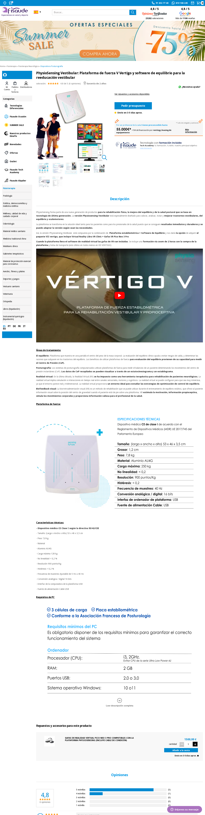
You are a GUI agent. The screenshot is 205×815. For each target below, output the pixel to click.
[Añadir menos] (181, 744)
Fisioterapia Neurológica (28, 66)
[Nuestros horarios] (11, 3)
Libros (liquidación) (17, 309)
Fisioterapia (12, 66)
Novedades (17, 144)
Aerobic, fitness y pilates (17, 271)
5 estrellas (80, 789)
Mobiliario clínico (17, 246)
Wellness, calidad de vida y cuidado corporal (17, 215)
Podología (17, 196)
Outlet (17, 161)
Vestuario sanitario (17, 286)
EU (4, 328)
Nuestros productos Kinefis (17, 134)
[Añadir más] (195, 744)
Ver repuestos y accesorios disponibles (132, 94)
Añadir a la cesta (181, 750)
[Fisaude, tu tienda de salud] (15, 12)
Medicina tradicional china (17, 238)
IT (24, 326)
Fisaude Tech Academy (17, 170)
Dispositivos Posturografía (52, 66)
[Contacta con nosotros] (193, 3)
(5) (169, 789)
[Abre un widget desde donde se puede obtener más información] (184, 809)
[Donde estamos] (5, 3)
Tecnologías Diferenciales (17, 106)
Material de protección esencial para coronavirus (17, 263)
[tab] (7, 87)
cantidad (173, 744)
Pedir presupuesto (133, 105)
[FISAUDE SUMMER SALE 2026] (102, 41)
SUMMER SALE (17, 125)
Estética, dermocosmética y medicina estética (17, 205)
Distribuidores (26, 87)
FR (19, 326)
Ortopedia (17, 301)
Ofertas (17, 152)
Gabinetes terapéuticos (17, 253)
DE (14, 326)
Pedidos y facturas (15, 89)
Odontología (17, 223)
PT (9, 326)
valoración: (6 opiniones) (58, 83)
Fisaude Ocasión (17, 116)
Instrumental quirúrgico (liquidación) (17, 318)
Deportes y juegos (17, 279)
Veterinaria (17, 294)
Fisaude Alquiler (17, 180)
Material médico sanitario (17, 231)
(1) (169, 793)
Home (2, 66)
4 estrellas (80, 793)
